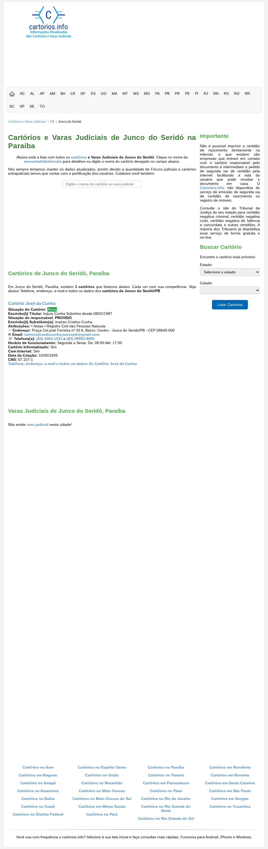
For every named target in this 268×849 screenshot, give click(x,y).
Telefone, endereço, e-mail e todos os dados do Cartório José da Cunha (72, 364)
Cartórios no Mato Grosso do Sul (101, 799)
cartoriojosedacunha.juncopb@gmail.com (61, 334)
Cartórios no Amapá (38, 783)
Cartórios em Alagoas (38, 775)
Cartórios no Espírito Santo (102, 767)
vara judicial (37, 424)
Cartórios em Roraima (230, 775)
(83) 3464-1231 (49, 339)
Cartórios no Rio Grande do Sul (166, 818)
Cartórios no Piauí (166, 791)
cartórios (79, 157)
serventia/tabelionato (43, 161)
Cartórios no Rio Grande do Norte (166, 808)
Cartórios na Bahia (38, 799)
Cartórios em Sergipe (230, 799)
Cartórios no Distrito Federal (38, 814)
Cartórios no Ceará (38, 806)
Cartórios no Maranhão (101, 783)
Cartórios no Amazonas (38, 791)
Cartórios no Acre (38, 767)
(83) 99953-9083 (80, 339)
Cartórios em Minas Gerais (102, 806)
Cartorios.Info (212, 188)
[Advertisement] (180, 42)
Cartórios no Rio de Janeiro (166, 799)
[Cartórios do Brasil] (49, 37)
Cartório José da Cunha (31, 303)
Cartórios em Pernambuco (166, 783)
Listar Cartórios (230, 305)
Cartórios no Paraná (166, 775)
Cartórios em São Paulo (230, 791)
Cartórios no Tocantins (229, 806)
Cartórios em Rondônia (230, 767)
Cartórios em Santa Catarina (230, 783)
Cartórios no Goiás (102, 775)
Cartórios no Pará (102, 814)
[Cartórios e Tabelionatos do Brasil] (12, 94)
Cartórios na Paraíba (166, 767)
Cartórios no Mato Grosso (102, 791)
